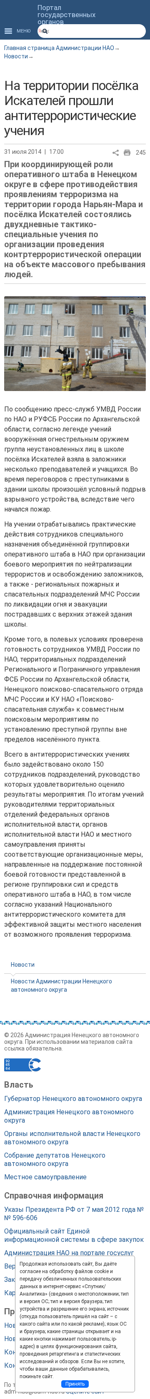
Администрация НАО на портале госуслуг (69, 1253)
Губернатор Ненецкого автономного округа (73, 1099)
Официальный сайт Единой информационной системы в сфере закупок (74, 1235)
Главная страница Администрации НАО (59, 48)
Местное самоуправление (45, 1177)
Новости (16, 56)
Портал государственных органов (66, 14)
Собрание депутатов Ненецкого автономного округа (54, 1159)
